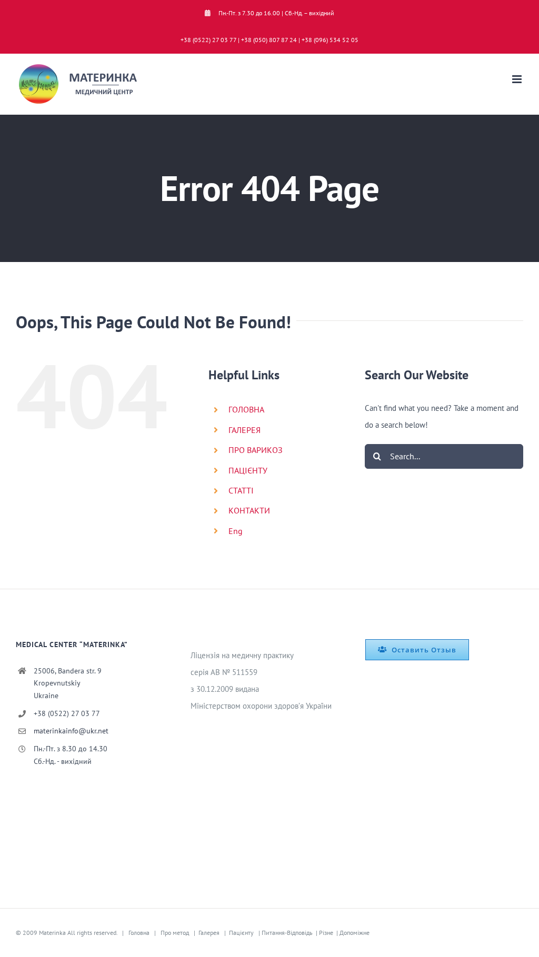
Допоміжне (355, 932)
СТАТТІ (241, 490)
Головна (138, 932)
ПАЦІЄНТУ (247, 470)
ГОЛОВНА (246, 409)
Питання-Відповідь (287, 932)
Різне (326, 932)
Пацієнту (241, 932)
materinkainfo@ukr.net (71, 731)
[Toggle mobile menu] (517, 79)
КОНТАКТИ (249, 510)
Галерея (208, 932)
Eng (235, 531)
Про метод (175, 932)
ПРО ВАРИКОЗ (255, 450)
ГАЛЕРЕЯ (244, 430)
